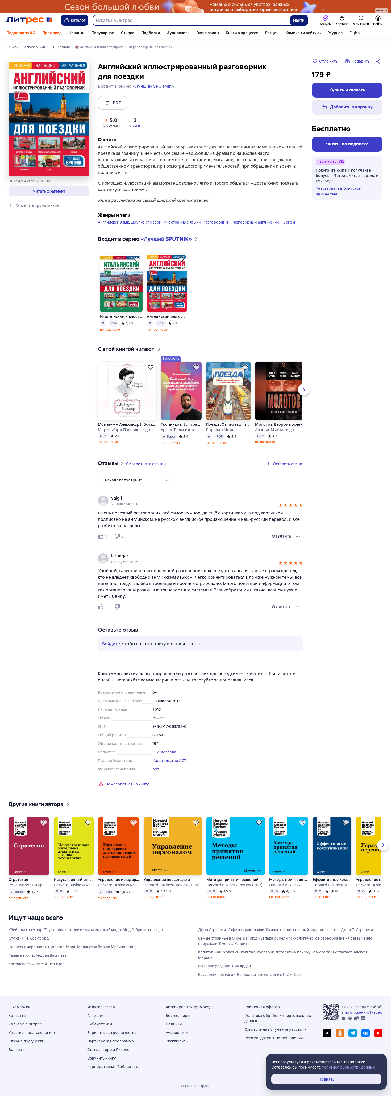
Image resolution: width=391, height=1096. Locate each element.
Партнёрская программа (110, 1041)
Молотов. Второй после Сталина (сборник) (284, 424)
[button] (111, 122)
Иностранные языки (182, 222)
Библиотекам (99, 1024)
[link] (193, 498)
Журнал (335, 32)
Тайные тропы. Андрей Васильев (37, 955)
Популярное (102, 32)
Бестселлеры (178, 1015)
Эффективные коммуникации (332, 879)
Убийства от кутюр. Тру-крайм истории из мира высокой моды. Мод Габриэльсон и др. (86, 929)
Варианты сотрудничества (112, 1032)
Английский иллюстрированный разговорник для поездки (167, 316)
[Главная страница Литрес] (29, 20)
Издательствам (101, 1007)
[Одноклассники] (340, 1033)
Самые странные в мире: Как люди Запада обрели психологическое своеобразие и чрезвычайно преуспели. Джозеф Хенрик (285, 941)
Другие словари (146, 222)
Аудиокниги (178, 32)
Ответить (281, 536)
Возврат (16, 1049)
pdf (155, 769)
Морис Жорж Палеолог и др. (124, 429)
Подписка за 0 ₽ (20, 32)
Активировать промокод (188, 1007)
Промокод (52, 32)
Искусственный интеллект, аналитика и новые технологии (73, 879)
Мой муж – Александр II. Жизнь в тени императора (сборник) (127, 424)
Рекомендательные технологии (273, 1038)
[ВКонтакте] (365, 1033)
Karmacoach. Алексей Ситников (37, 963)
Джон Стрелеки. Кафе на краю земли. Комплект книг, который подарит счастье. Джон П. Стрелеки (285, 929)
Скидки (127, 32)
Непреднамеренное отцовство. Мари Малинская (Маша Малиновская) (73, 946)
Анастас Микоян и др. (275, 429)
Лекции (272, 32)
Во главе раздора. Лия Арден (224, 966)
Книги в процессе (242, 32)
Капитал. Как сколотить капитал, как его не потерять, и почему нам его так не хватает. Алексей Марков (283, 955)
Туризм (288, 222)
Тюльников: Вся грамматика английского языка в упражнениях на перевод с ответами (181, 424)
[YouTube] (378, 1033)
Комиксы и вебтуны (303, 32)
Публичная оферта (262, 1007)
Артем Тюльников (177, 429)
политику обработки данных (348, 1067)
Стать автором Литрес (108, 1049)
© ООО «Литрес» (195, 1086)
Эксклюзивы (208, 32)
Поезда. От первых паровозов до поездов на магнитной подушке (228, 424)
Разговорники (216, 222)
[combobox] (191, 20)
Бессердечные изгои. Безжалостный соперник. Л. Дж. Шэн (250, 974)
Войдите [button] (111, 644)
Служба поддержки (26, 1041)
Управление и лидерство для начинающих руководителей (118, 879)
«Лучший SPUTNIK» (153, 86)
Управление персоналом (167, 879)
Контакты (17, 1015)
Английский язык (113, 222)
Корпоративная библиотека (113, 1066)
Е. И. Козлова (164, 752)
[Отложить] (136, 259)
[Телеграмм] (352, 1033)
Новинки (77, 32)
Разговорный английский (255, 222)
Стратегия (18, 879)
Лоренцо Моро (220, 429)
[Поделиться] (379, 61)
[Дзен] (327, 1033)
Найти (299, 20)
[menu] (136, 480)
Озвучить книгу (101, 1058)
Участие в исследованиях (32, 1032)
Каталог (78, 20)
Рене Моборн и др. (26, 885)
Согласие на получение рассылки (275, 1029)
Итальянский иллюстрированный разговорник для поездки (121, 316)
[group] (200, 501)
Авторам (95, 1015)
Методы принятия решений (232, 879)
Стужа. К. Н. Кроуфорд (29, 938)
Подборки (150, 32)
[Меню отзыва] (298, 536)
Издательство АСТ (169, 760)
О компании (20, 1007)
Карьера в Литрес (25, 1024)
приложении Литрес (363, 1012)
